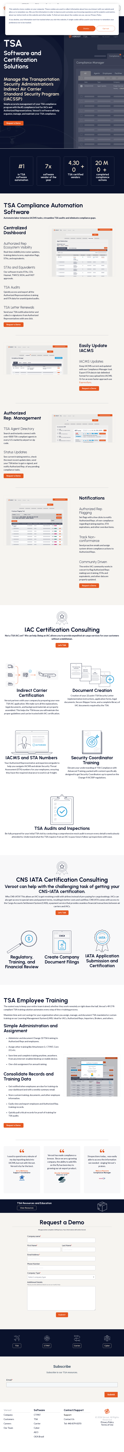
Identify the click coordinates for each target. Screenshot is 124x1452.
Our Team (8, 1427)
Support (67, 1414)
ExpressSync (85, 382)
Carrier (37, 1423)
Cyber (37, 1427)
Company (8, 1414)
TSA (36, 1419)
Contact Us (69, 1419)
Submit (111, 1394)
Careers (7, 1423)
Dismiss (86, 28)
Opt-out (106, 28)
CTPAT (37, 1414)
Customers (9, 1419)
